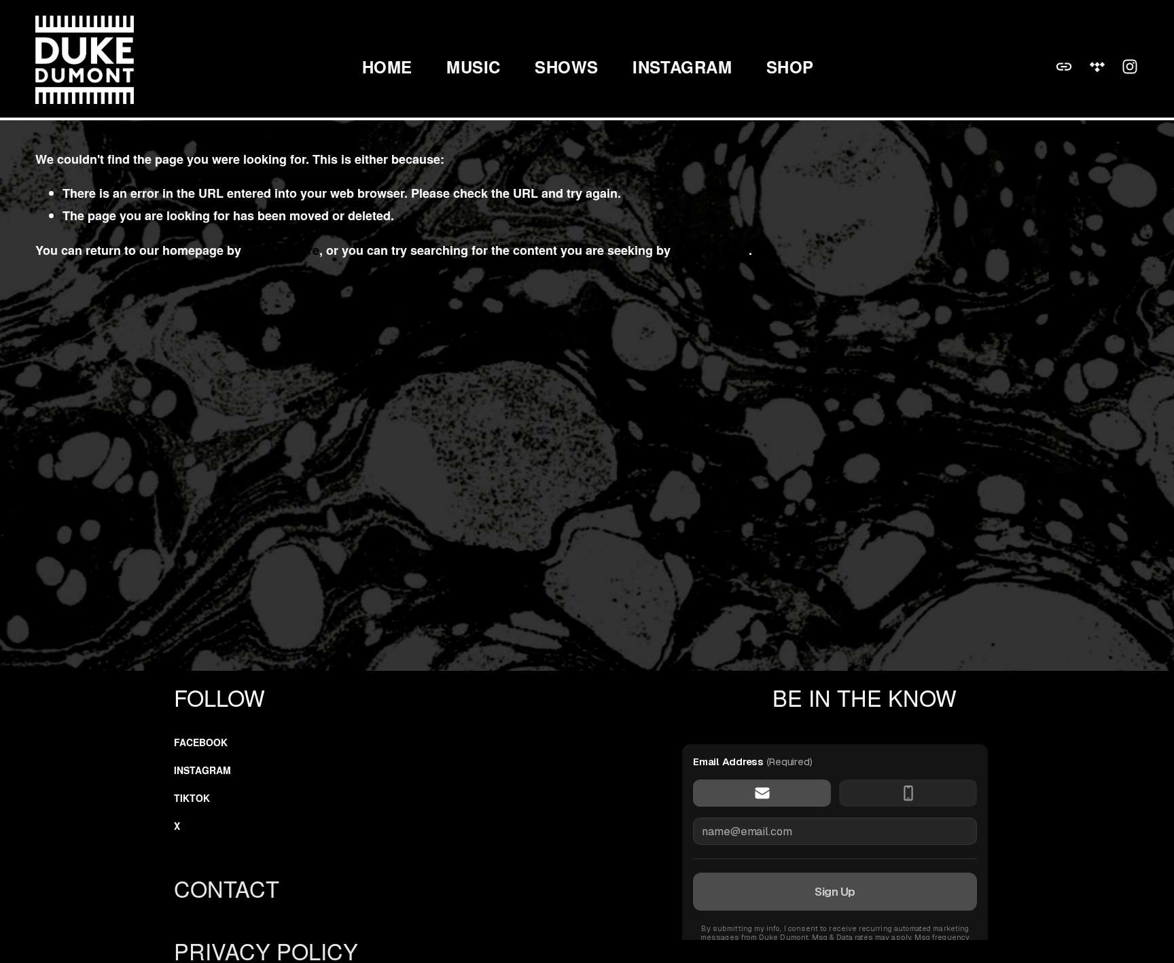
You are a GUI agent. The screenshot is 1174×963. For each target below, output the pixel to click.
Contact (226, 888)
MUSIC (473, 67)
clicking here (282, 250)
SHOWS (566, 67)
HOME (387, 67)
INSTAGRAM (682, 67)
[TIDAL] (1097, 66)
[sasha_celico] (1130, 66)
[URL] (1064, 66)
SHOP (790, 67)
